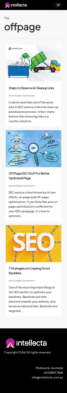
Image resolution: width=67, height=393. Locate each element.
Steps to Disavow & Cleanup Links (31, 88)
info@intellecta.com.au (47, 377)
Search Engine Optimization (22, 95)
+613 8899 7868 (53, 372)
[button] (58, 5)
